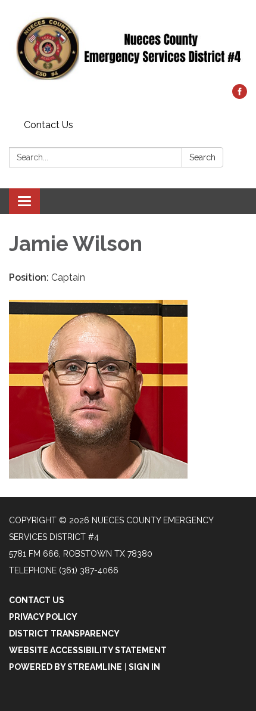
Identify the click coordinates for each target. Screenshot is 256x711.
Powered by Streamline (65, 667)
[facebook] (239, 95)
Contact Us (48, 125)
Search (202, 157)
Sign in (144, 667)
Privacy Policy (43, 617)
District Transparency (64, 633)
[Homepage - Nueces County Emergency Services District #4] (128, 48)
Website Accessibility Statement (88, 650)
